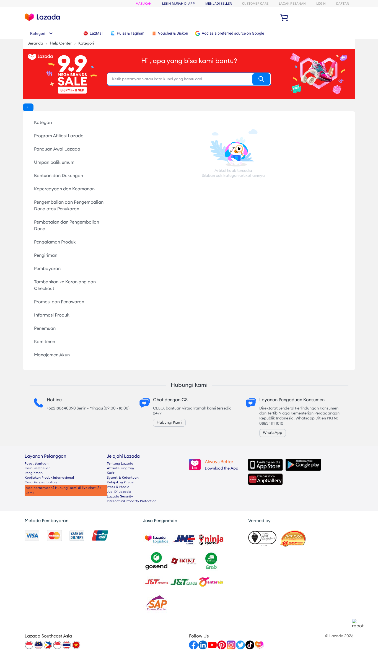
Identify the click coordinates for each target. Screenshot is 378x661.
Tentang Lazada (120, 463)
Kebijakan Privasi (120, 482)
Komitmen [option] (44, 342)
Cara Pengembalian (41, 482)
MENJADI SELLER (218, 4)
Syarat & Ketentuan (123, 477)
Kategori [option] (43, 123)
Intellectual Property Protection (131, 501)
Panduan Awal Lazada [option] (57, 149)
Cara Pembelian (37, 468)
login (321, 4)
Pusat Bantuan (36, 463)
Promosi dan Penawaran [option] (59, 302)
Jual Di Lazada (119, 492)
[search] (261, 79)
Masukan (144, 4)
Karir (110, 473)
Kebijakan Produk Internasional (49, 477)
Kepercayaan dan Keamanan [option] (64, 189)
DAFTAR (342, 4)
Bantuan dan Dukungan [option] (58, 176)
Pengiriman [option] (45, 255)
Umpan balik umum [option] (54, 162)
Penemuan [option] (45, 328)
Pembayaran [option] (47, 269)
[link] (358, 624)
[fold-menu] (28, 107)
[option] (71, 123)
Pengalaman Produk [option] (55, 242)
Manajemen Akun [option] (52, 355)
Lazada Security (120, 496)
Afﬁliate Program (120, 468)
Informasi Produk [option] (51, 315)
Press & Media (118, 487)
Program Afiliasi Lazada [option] (59, 136)
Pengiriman (34, 473)
